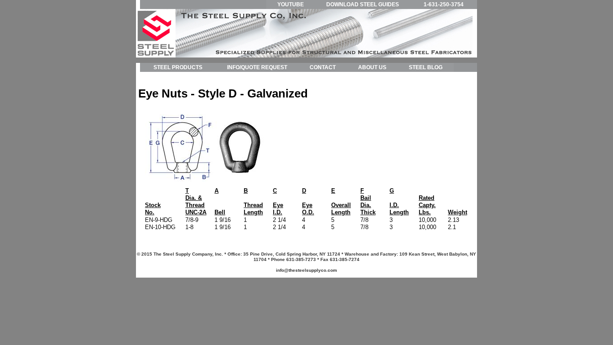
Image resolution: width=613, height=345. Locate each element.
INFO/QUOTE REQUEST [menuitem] (257, 67)
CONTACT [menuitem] (323, 67)
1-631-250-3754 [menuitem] (444, 4)
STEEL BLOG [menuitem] (425, 67)
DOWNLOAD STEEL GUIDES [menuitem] (362, 4)
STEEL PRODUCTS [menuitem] (177, 67)
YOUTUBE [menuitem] (290, 4)
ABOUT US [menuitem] (372, 67)
